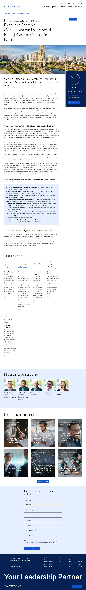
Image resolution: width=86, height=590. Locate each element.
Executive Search (48, 559)
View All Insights (42, 481)
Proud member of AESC (33, 586)
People (69, 7)
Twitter (79, 564)
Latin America (20, 13)
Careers (77, 3)
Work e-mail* (30, 525)
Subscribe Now (14, 566)
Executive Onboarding (49, 566)
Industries (61, 559)
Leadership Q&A (62, 3)
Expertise (54, 7)
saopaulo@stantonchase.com (76, 98)
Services (45, 7)
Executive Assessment (49, 561)
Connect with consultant (31, 548)
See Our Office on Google (73, 95)
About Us (73, 3)
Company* (29, 521)
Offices (62, 7)
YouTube (79, 563)
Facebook (80, 561)
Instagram (80, 566)
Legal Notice (40, 586)
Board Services (47, 563)
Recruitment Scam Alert (66, 586)
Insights (68, 3)
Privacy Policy (51, 542)
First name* (29, 511)
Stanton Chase (7, 13)
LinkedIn (79, 559)
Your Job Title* (30, 535)
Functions (61, 561)
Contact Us (78, 7)
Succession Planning (48, 564)
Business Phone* (31, 530)
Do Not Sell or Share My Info (56, 586)
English (72, 19)
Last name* (29, 516)
